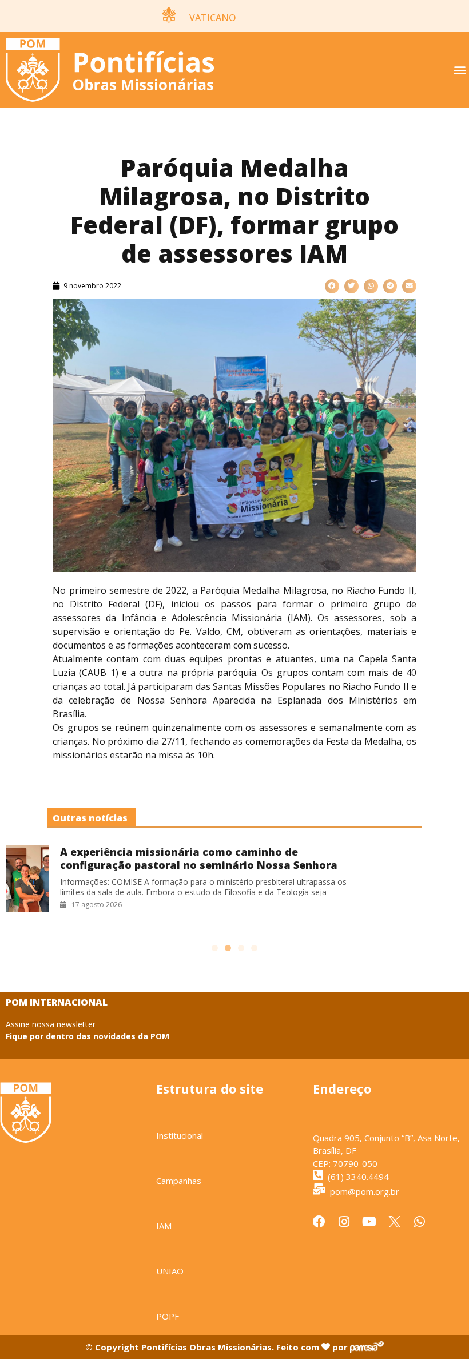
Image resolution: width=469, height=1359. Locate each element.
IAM (164, 1225)
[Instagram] (344, 1221)
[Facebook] (319, 1221)
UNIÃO (170, 1271)
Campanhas (178, 1180)
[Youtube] (369, 1221)
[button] (459, 70)
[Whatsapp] (419, 1221)
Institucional (179, 1135)
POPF (167, 1316)
